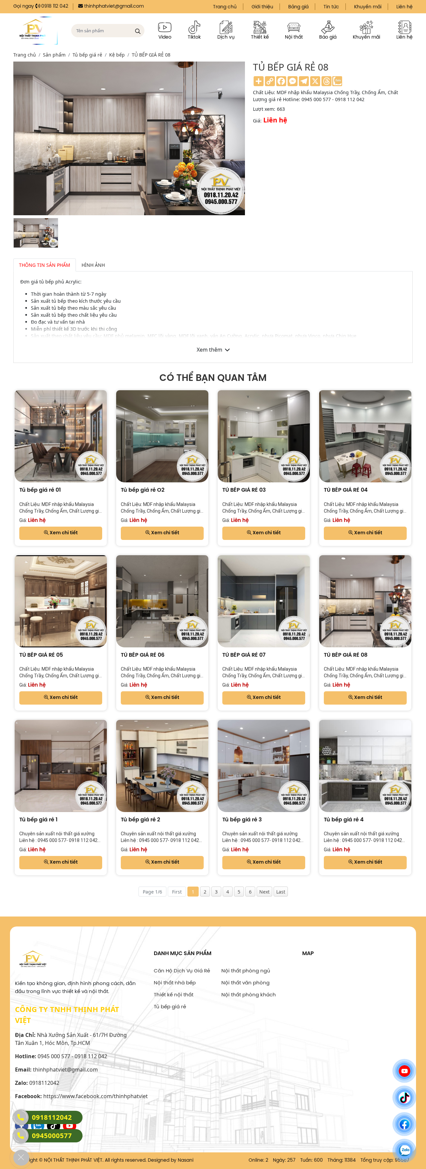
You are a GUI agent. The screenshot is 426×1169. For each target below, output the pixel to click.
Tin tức (331, 7)
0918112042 (52, 1117)
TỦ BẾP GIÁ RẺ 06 (142, 655)
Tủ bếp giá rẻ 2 (140, 820)
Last (280, 892)
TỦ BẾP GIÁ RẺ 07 (244, 655)
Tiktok (194, 37)
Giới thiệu (262, 7)
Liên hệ (404, 7)
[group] (35, 233)
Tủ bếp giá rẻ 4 (344, 820)
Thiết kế (260, 37)
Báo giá (327, 37)
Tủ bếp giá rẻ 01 (40, 490)
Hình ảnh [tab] (93, 265)
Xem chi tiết (63, 533)
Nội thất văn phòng (245, 983)
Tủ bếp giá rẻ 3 (242, 820)
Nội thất (294, 37)
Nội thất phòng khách (248, 995)
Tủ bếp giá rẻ (170, 1007)
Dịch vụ (226, 37)
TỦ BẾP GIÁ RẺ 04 (346, 490)
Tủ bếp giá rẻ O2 (142, 490)
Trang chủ (225, 7)
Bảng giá (298, 7)
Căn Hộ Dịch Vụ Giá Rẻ (182, 971)
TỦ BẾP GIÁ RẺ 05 (41, 655)
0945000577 (52, 1135)
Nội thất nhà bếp (175, 983)
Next (264, 892)
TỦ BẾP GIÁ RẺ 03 (244, 490)
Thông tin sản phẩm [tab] (44, 265)
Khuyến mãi (367, 7)
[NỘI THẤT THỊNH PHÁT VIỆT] (35, 31)
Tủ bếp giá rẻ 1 (38, 820)
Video (164, 37)
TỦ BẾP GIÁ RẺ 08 (345, 655)
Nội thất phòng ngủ (245, 971)
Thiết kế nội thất (173, 995)
